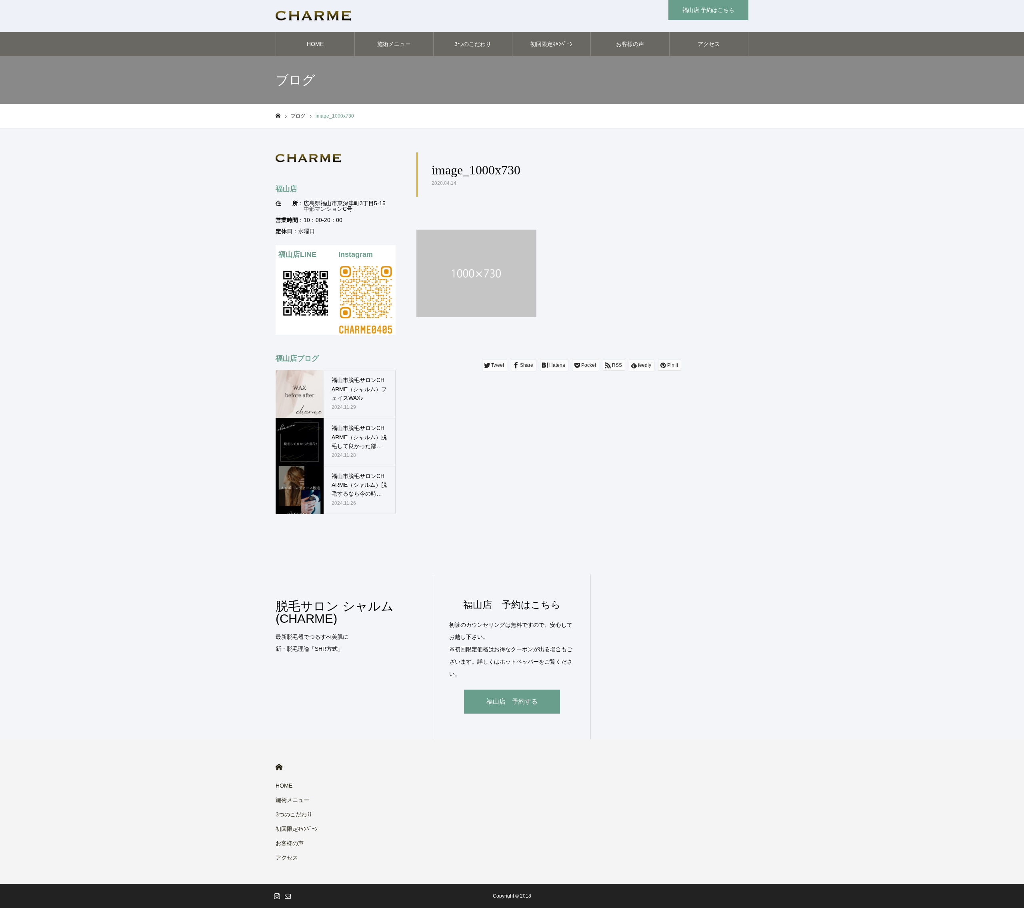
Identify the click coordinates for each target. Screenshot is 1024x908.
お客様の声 (630, 44)
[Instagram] (277, 896)
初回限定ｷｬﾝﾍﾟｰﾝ (551, 44)
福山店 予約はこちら (708, 10)
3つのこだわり (472, 44)
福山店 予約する (512, 701)
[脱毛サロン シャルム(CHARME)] (313, 16)
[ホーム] (278, 115)
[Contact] (288, 896)
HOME (315, 44)
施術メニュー (394, 44)
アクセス (709, 44)
